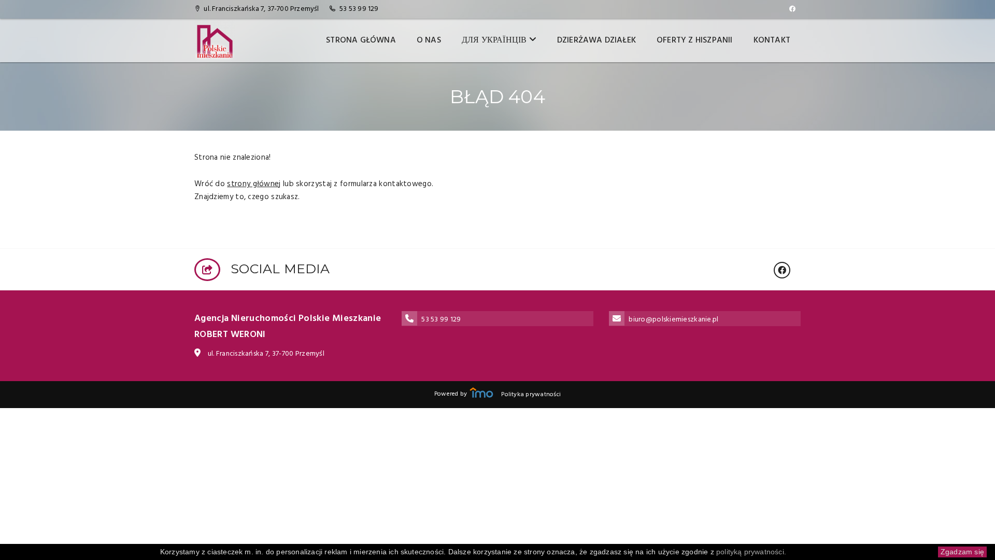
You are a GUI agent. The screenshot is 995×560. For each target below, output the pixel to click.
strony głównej (253, 184)
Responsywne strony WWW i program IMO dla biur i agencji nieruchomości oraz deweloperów (481, 392)
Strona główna (361, 40)
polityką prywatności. (751, 552)
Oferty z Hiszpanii (695, 40)
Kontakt (772, 40)
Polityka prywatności (531, 394)
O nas (429, 40)
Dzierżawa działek (596, 40)
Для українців (495, 40)
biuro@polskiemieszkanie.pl (673, 320)
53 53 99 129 (358, 9)
